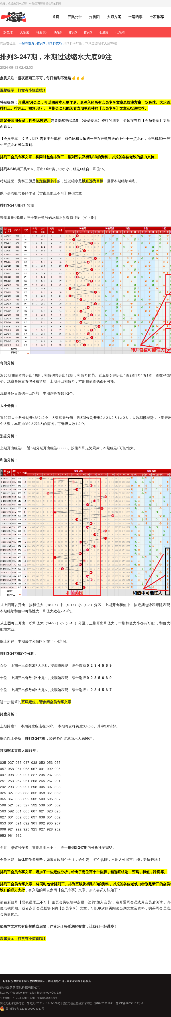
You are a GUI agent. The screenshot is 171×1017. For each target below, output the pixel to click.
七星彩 (103, 32)
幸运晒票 (135, 16)
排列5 (88, 32)
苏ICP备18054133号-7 (129, 1003)
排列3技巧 (55, 43)
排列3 (73, 32)
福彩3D (41, 32)
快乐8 (58, 32)
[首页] (13, 16)
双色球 (8, 32)
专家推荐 (157, 16)
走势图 (94, 16)
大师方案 (114, 16)
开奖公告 (75, 16)
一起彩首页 (26, 43)
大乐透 (24, 32)
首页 (55, 16)
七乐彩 (120, 32)
